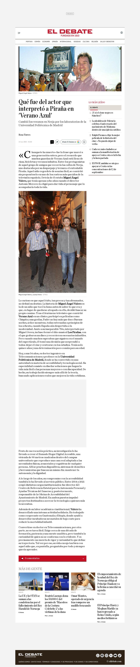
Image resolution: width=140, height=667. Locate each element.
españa (37, 42)
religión (95, 42)
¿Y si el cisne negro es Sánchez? (102, 114)
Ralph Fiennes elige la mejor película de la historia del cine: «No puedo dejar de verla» (106, 139)
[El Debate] (70, 32)
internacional (65, 42)
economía (46, 42)
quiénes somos (24, 662)
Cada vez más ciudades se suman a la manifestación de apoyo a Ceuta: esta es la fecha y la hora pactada (106, 153)
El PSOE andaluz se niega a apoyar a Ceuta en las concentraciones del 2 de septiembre (105, 168)
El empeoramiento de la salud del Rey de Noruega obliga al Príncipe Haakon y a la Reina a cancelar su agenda (109, 582)
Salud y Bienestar (107, 42)
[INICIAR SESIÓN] (121, 32)
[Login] (121, 32)
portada (29, 42)
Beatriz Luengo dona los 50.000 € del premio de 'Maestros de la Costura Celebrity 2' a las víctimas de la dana (56, 603)
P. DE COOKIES (79, 662)
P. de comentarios (91, 662)
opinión (55, 42)
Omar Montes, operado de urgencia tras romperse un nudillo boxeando (82, 600)
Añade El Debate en (69, 142)
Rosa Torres (24, 135)
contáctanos (36, 662)
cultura (86, 42)
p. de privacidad (67, 662)
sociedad (77, 42)
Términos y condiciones (51, 662)
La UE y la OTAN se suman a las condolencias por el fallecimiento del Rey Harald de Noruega (30, 602)
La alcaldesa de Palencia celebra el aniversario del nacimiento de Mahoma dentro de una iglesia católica (106, 125)
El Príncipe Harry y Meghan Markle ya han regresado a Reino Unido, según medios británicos (108, 612)
